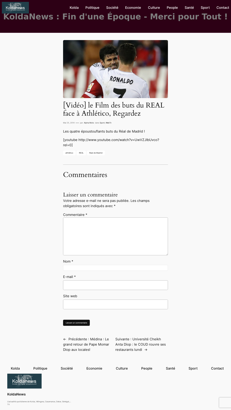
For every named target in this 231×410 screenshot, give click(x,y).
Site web (70, 296)
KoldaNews (16, 394)
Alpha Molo (89, 123)
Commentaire (75, 215)
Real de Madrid (95, 153)
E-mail (69, 277)
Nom (68, 261)
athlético (69, 153)
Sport (102, 123)
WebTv (108, 123)
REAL (81, 153)
